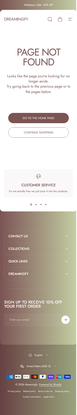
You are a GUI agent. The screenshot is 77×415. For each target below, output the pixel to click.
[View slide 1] (31, 204)
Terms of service (43, 391)
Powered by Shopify (49, 384)
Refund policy (28, 391)
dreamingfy (16, 19)
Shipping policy (60, 391)
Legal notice (47, 396)
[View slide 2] (36, 204)
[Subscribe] (62, 320)
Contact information (30, 396)
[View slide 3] (41, 204)
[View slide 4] (46, 204)
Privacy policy (12, 391)
